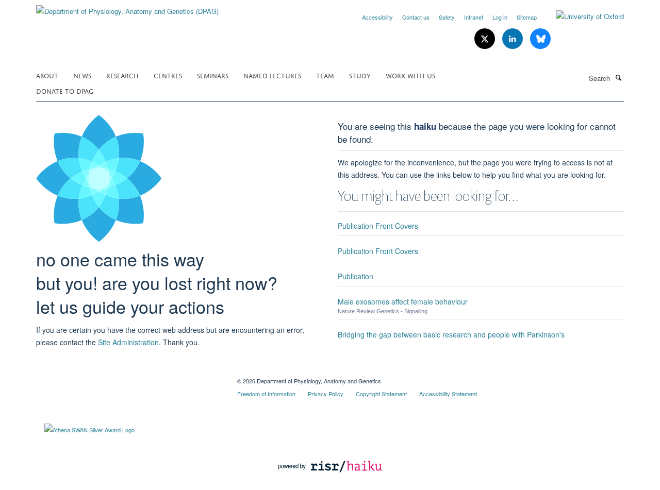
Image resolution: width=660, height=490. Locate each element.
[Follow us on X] (485, 39)
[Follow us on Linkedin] (513, 39)
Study (360, 75)
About (47, 75)
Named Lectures (272, 75)
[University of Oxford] (582, 16)
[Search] (618, 77)
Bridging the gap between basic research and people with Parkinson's (451, 334)
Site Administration (128, 342)
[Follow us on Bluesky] (540, 39)
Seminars (212, 75)
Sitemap (527, 17)
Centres (168, 75)
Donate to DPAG (64, 90)
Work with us (410, 75)
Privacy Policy (325, 394)
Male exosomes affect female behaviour (403, 301)
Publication (355, 276)
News (82, 75)
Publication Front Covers (378, 226)
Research (122, 75)
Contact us (416, 17)
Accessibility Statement (448, 394)
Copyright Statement (381, 394)
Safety (447, 17)
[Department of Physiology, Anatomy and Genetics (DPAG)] (127, 7)
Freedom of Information (266, 394)
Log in (499, 17)
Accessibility (377, 17)
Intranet (473, 17)
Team (325, 75)
